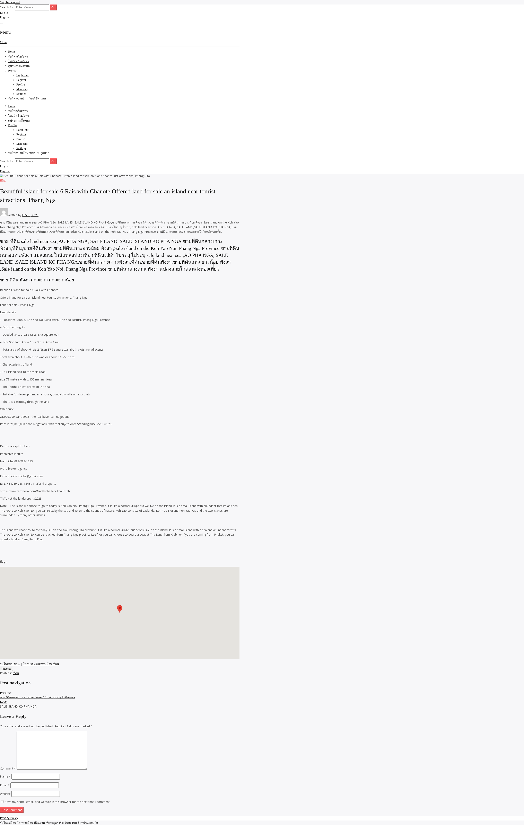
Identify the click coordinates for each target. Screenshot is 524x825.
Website (5, 794)
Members (21, 89)
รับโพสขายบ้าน (10, 664)
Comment (8, 768)
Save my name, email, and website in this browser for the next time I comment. (57, 802)
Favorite (6, 668)
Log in (4, 12)
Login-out (22, 75)
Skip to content (10, 2)
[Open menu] (1, 23)
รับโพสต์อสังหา (18, 56)
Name (5, 776)
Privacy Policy (9, 818)
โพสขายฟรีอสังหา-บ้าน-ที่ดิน (41, 664)
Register (5, 17)
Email (5, 785)
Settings (21, 93)
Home (11, 51)
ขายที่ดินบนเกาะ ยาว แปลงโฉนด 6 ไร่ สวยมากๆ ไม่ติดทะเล (37, 695)
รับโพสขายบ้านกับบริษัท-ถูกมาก (28, 98)
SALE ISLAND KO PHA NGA (18, 704)
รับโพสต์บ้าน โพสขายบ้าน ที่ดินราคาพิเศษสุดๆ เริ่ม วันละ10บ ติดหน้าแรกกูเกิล (49, 823)
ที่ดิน (3, 180)
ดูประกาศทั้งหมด (19, 66)
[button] (119, 609)
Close (3, 42)
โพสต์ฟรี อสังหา (18, 61)
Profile (12, 70)
